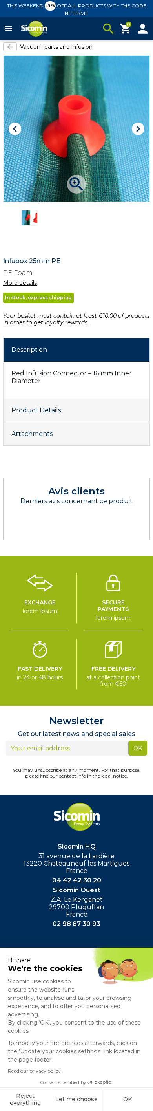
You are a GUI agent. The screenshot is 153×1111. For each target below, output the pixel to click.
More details (20, 283)
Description (29, 349)
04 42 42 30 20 (76, 880)
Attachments (32, 433)
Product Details (36, 410)
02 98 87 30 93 (76, 924)
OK (137, 748)
